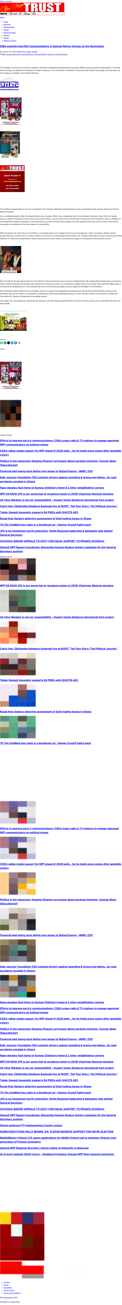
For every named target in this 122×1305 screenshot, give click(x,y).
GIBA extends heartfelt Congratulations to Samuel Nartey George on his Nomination (52, 46)
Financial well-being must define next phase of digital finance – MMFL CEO (46, 471)
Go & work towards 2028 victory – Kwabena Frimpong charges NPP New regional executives (57, 1154)
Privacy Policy (9, 1290)
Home (6, 22)
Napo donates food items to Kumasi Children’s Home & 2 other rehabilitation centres (52, 487)
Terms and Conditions (12, 1293)
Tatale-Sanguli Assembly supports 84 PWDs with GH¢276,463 (39, 512)
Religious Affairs (10, 41)
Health (6, 30)
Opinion (7, 35)
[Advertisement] (53, 774)
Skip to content (6, 1)
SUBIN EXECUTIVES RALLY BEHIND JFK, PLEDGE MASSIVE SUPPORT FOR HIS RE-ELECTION (56, 1131)
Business (7, 24)
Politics (6, 38)
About (6, 1285)
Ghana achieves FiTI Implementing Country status (31, 1125)
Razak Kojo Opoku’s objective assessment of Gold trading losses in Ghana (45, 518)
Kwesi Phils (15, 1302)
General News (9, 27)
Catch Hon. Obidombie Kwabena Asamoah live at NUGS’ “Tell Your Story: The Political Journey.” (59, 506)
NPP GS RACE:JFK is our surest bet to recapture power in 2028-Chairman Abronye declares (57, 493)
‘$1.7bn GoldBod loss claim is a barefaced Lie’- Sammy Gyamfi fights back (45, 524)
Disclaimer (8, 1288)
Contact (7, 1282)
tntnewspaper (7, 1297)
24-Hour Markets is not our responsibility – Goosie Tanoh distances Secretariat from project (57, 500)
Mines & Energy (10, 33)
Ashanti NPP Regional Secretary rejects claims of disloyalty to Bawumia (44, 1148)
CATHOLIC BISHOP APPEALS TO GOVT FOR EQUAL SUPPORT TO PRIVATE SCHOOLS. (52, 541)
